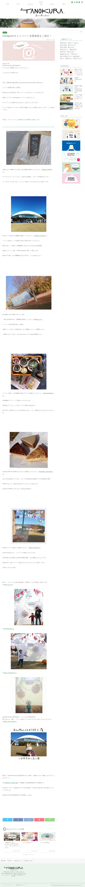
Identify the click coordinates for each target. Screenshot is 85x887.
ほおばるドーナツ (65, 49)
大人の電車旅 (64, 47)
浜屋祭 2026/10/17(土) (78, 79)
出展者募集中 (76, 56)
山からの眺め (71, 51)
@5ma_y (37, 319)
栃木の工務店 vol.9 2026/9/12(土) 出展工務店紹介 (78, 89)
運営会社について (20, 884)
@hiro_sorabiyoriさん (10, 673)
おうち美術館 (64, 45)
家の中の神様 (73, 49)
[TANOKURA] (42, 16)
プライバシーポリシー (9, 884)
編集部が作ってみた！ (66, 54)
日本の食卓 (64, 51)
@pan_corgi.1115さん (10, 721)
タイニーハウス (72, 45)
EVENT (4, 32)
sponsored (75, 54)
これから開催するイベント (67, 56)
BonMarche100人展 (11, 783)
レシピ (63, 58)
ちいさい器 (71, 47)
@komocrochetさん (34, 547)
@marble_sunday (39, 235)
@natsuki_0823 (46, 169)
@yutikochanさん (9, 628)
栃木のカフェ (69, 58)
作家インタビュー (78, 58)
